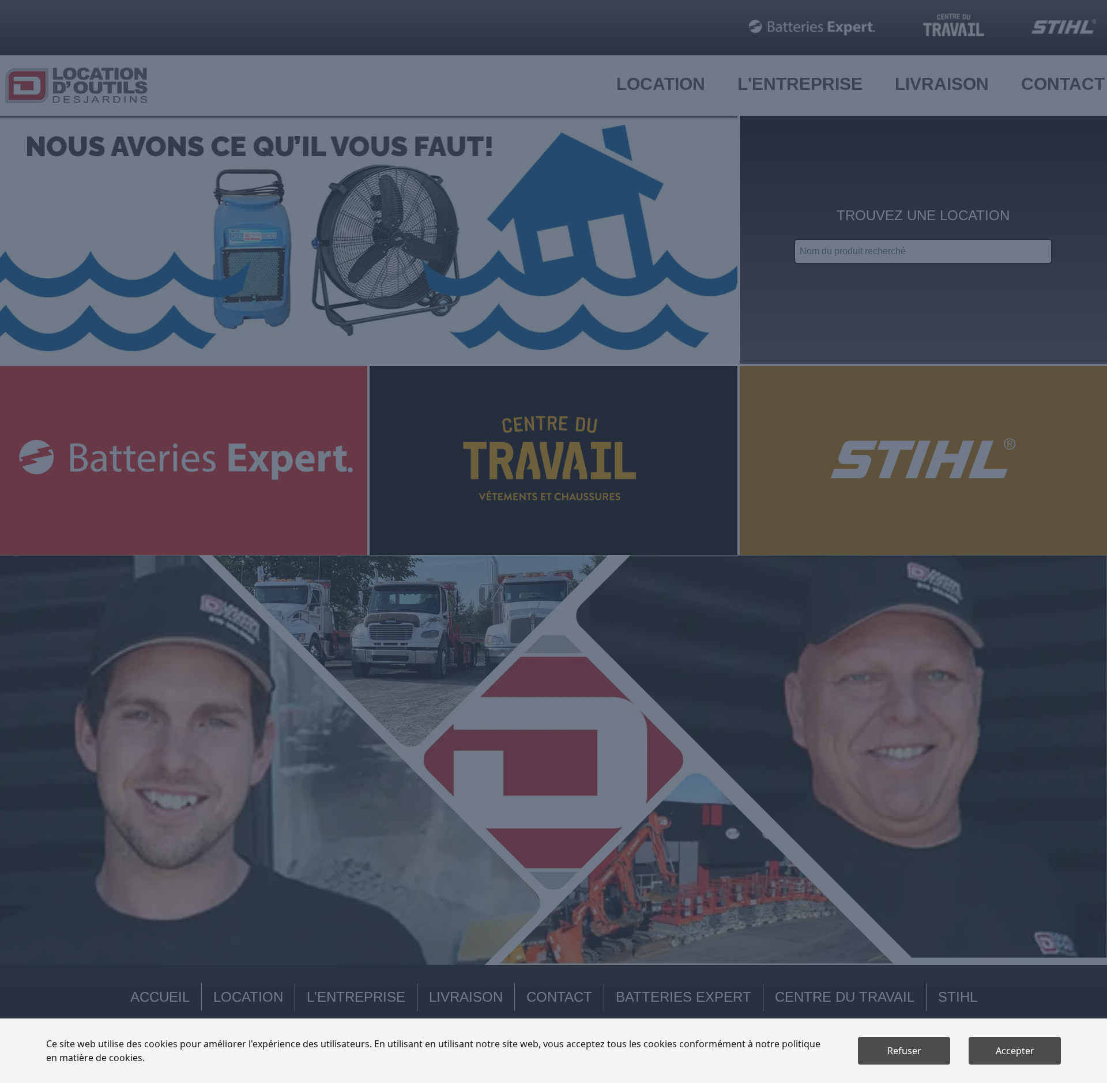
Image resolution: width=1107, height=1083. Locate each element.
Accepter (1015, 1050)
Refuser (904, 1050)
